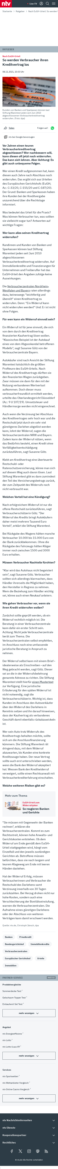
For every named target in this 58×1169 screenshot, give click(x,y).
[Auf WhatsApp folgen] (52, 128)
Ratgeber (20, 11)
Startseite (7, 11)
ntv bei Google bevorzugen (22, 137)
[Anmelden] (41, 3)
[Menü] (54, 3)
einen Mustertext (42, 682)
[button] (29, 98)
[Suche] (47, 3)
